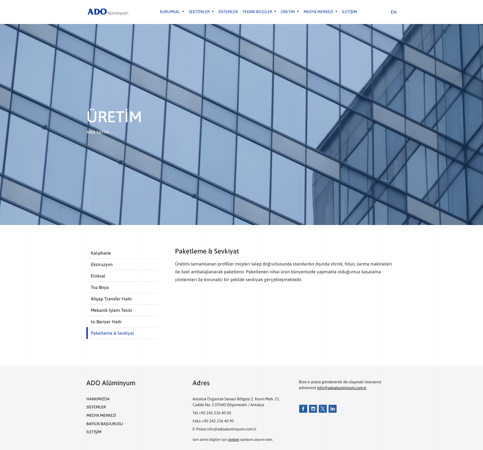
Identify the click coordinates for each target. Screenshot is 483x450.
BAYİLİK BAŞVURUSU (104, 424)
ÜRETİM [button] (288, 11)
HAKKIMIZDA (98, 399)
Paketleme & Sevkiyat (112, 333)
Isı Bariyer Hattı (106, 321)
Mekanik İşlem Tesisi (111, 310)
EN (394, 12)
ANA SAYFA (97, 132)
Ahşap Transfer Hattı (111, 298)
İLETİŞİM (349, 11)
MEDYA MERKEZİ (101, 415)
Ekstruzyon (102, 264)
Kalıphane (101, 252)
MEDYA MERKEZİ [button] (319, 11)
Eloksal (98, 275)
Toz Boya (100, 287)
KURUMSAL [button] (170, 11)
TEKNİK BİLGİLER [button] (257, 11)
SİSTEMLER (228, 11)
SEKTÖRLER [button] (199, 11)
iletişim (233, 439)
